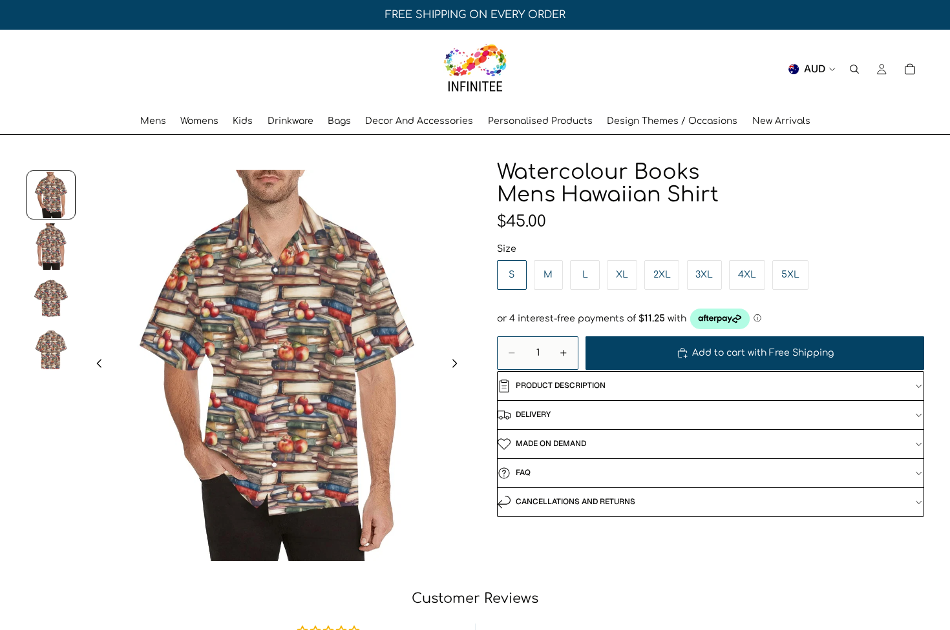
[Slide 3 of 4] (51, 298)
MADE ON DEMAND (551, 443)
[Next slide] (458, 365)
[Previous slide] (95, 365)
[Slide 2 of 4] (51, 246)
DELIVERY (533, 414)
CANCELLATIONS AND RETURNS (575, 501)
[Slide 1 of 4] (51, 195)
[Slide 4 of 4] (51, 350)
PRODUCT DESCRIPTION (561, 385)
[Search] (854, 69)
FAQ (523, 472)
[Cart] (910, 69)
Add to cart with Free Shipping (763, 353)
